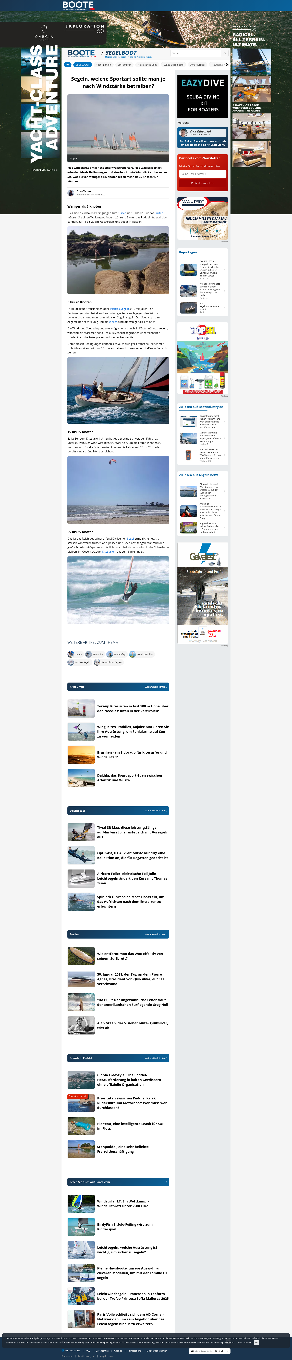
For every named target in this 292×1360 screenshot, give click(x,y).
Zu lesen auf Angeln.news (198, 475)
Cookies (118, 1350)
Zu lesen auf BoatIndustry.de (201, 407)
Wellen (113, 322)
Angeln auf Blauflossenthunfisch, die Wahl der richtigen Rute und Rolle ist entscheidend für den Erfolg (210, 511)
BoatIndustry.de (86, 1356)
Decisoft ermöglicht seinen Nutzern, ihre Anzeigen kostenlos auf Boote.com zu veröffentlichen (210, 422)
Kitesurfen (108, 551)
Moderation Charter (157, 1350)
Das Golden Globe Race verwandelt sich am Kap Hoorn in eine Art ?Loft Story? (203, 143)
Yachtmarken (103, 64)
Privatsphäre (134, 1350)
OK (256, 1342)
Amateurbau (197, 64)
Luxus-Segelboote (174, 64)
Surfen (122, 213)
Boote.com (67, 1356)
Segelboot (82, 64)
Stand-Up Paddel (118, 1058)
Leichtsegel (118, 810)
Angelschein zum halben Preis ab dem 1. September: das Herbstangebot (210, 527)
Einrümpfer (124, 64)
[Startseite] (67, 64)
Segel (130, 538)
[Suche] (224, 53)
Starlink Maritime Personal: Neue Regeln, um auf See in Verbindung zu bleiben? (210, 438)
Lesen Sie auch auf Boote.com (90, 1182)
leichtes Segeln (119, 309)
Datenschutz (102, 1350)
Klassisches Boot (147, 64)
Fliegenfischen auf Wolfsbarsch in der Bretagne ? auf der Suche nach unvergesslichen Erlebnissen (209, 491)
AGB (88, 1350)
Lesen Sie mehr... (245, 1342)
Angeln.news (106, 1356)
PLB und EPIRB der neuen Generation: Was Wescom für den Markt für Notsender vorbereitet (210, 455)
